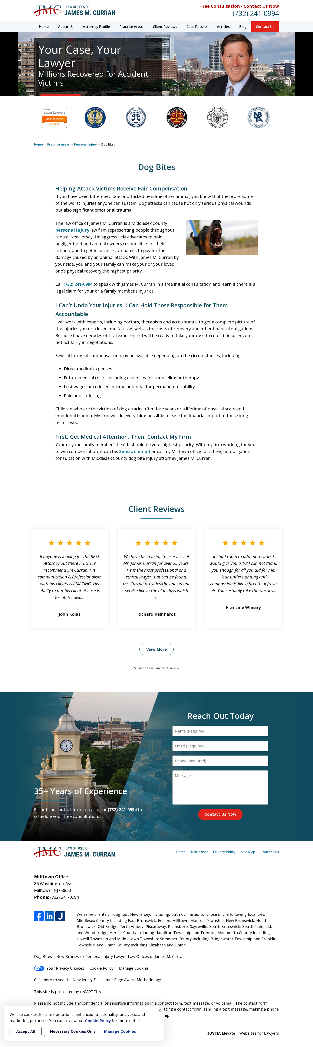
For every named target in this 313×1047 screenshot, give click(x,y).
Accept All (25, 1031)
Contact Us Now (220, 814)
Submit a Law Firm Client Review (156, 668)
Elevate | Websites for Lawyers (243, 1033)
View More (156, 649)
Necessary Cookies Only (73, 1031)
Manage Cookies (134, 968)
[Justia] (60, 916)
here (48, 979)
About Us (65, 26)
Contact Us (265, 26)
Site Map (248, 851)
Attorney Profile (96, 26)
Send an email (134, 451)
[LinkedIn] (49, 916)
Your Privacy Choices (65, 968)
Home (44, 26)
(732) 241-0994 (256, 13)
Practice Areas (131, 26)
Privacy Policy (224, 851)
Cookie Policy (101, 968)
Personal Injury (85, 144)
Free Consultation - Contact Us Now (239, 6)
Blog (243, 26)
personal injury (72, 230)
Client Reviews (165, 26)
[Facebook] (39, 916)
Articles (223, 26)
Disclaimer (199, 851)
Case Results (197, 26)
